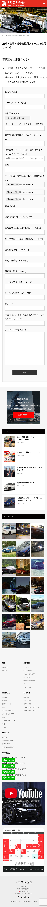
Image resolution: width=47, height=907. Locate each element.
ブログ (4, 727)
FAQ (3, 724)
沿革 (3, 717)
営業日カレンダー (7, 704)
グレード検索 (27, 687)
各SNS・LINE (6, 744)
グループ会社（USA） (8, 714)
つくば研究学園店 (7, 710)
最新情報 (4, 700)
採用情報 (26, 697)
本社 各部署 (27, 700)
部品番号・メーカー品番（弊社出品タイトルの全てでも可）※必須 (24, 152)
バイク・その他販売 (29, 674)
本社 (3, 707)
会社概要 (4, 697)
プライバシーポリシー (8, 720)
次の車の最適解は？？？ (25, 483)
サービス (26, 667)
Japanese (5, 667)
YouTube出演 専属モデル (31, 707)
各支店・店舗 (27, 704)
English (4, 671)
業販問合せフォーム (8, 740)
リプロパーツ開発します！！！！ (28, 452)
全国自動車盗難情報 (29, 680)
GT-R (25, 684)
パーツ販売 (27, 677)
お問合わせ (5, 737)
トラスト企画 (23, 882)
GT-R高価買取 (28, 671)
